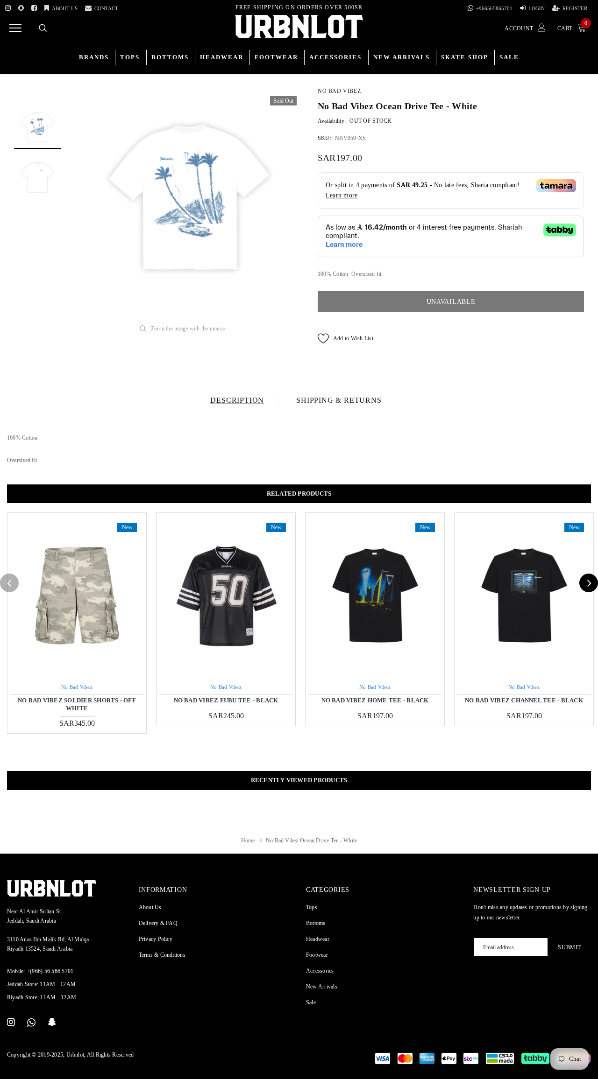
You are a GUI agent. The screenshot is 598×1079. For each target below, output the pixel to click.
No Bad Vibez (339, 91)
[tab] (299, 493)
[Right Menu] (15, 28)
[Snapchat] (52, 1022)
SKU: (324, 138)
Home (248, 840)
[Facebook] (34, 6)
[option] (189, 194)
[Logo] (299, 26)
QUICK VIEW (76, 595)
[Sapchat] (21, 6)
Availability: (332, 121)
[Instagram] (8, 6)
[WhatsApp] (31, 1022)
